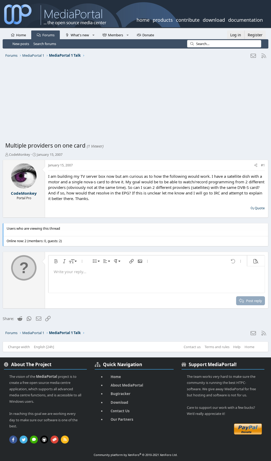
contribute (188, 19)
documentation (245, 19)
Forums (48, 35)
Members (115, 35)
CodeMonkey (19, 154)
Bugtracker (120, 393)
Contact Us (120, 411)
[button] (93, 34)
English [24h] (44, 346)
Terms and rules (217, 346)
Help (237, 346)
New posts (20, 43)
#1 (263, 165)
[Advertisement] (135, 102)
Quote (260, 208)
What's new (80, 35)
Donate (148, 35)
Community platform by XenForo (136, 455)
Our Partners (122, 419)
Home (21, 35)
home (143, 19)
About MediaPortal (127, 385)
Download (119, 402)
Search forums (44, 43)
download (214, 19)
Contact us (192, 346)
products (163, 19)
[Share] (255, 165)
